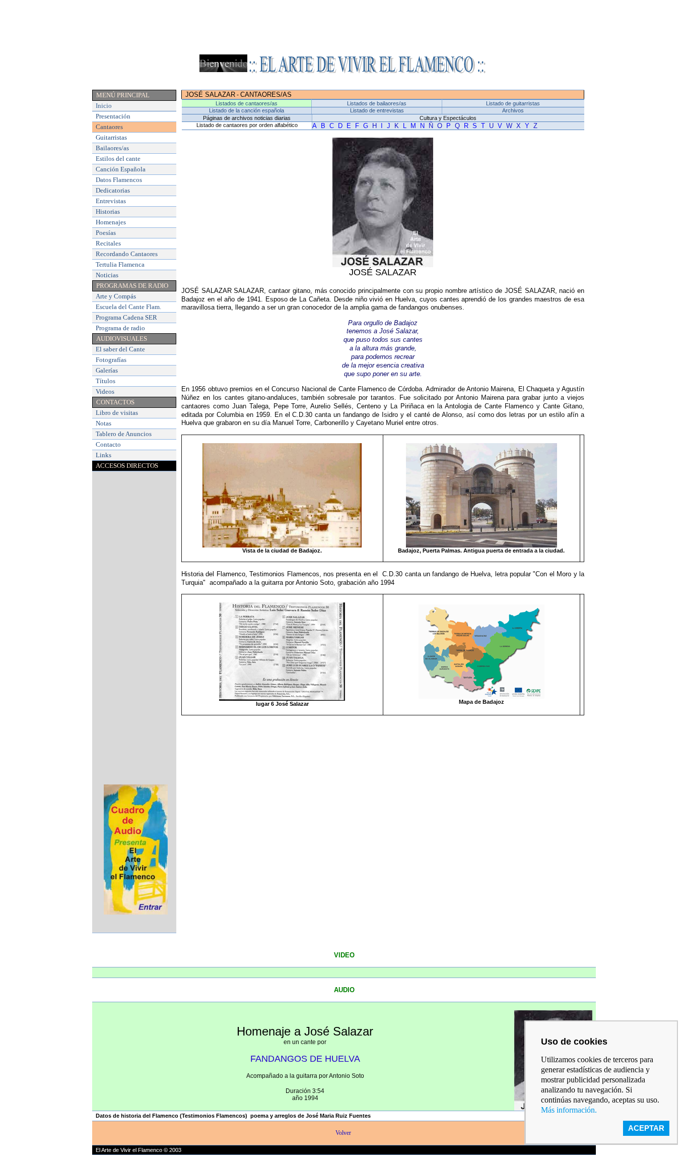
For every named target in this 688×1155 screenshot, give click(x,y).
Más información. (569, 1110)
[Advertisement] (344, 26)
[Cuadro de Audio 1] (136, 913)
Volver (344, 1132)
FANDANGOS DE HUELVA (305, 1059)
